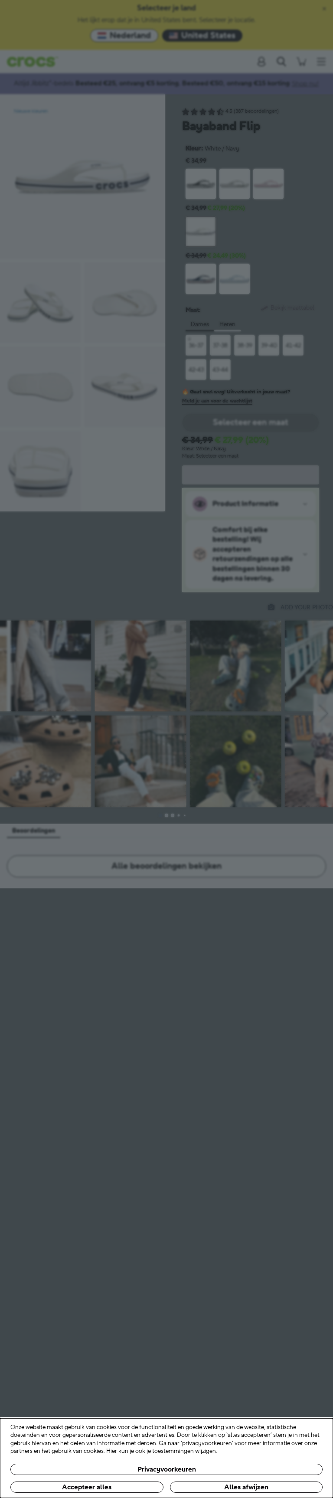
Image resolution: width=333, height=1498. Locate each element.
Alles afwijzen (246, 1487)
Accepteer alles (86, 1487)
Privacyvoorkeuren (166, 1469)
